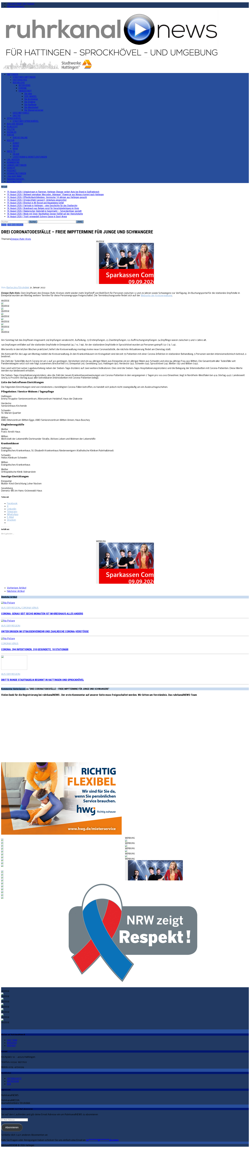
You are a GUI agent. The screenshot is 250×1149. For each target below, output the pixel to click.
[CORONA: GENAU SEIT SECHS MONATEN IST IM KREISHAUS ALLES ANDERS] (8, 603)
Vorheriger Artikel (16, 588)
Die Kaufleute (30, 104)
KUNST (16, 143)
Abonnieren (12, 1127)
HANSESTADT (25, 90)
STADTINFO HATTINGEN (24, 77)
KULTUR (10, 140)
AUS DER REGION (15, 124)
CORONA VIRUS (29, 608)
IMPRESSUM (13, 1081)
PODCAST (11, 170)
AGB (9, 1084)
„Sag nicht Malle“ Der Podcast (20, 3)
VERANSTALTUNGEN (16, 173)
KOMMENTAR (13, 162)
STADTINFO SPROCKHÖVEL (26, 121)
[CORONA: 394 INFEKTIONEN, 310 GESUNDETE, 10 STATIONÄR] (8, 638)
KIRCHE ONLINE (20, 137)
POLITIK (11, 129)
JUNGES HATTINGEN (16, 165)
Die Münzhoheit (31, 107)
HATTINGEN (12, 74)
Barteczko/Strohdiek (18, 287)
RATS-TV (11, 151)
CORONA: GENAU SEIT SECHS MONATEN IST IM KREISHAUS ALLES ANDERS (42, 613)
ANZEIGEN (12, 1043)
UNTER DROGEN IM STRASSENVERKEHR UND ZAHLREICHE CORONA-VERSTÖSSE (45, 631)
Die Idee (28, 93)
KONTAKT (11, 1045)
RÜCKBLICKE (19, 82)
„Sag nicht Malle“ (14, 176)
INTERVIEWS (24, 85)
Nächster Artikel (16, 591)
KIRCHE (10, 135)
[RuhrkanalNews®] (125, 34)
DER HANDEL (30, 96)
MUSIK (16, 146)
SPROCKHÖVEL (14, 118)
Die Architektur (31, 99)
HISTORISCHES (20, 79)
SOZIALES (11, 132)
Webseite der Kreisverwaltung (156, 295)
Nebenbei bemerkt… (16, 6)
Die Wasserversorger (33, 110)
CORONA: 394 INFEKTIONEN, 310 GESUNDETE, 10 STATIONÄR (34, 649)
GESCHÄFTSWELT (21, 112)
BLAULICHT (12, 126)
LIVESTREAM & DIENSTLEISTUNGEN (30, 157)
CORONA (22, 88)
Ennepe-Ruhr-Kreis (21, 239)
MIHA (15, 148)
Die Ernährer (29, 101)
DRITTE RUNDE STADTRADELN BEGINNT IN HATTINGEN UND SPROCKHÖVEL (42, 679)
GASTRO (17, 115)
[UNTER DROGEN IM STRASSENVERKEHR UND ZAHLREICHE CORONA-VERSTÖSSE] (8, 620)
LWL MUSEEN (13, 159)
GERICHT (11, 168)
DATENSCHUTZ (14, 1078)
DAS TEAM (12, 1040)
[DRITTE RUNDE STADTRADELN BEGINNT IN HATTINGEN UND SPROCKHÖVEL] (14, 669)
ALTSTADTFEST (14, 181)
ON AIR (16, 154)
